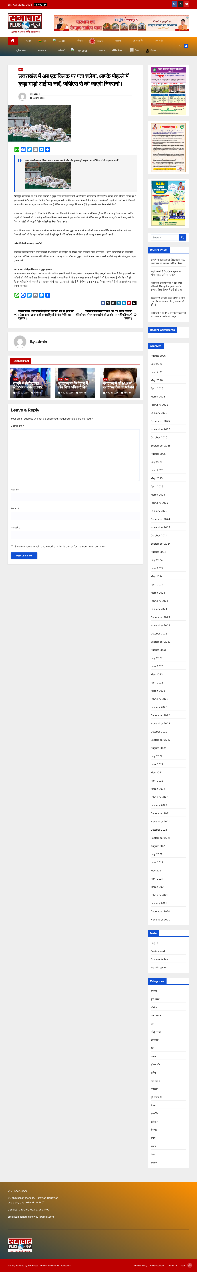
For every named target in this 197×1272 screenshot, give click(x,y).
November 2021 (160, 821)
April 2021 (157, 878)
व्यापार (153, 1146)
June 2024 (157, 568)
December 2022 (160, 715)
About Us (184, 1265)
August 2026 (158, 355)
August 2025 (158, 453)
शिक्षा (66, 379)
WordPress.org (160, 967)
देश (152, 1048)
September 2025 (161, 445)
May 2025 (157, 478)
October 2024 (159, 535)
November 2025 (160, 429)
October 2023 (159, 633)
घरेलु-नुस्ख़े (156, 1031)
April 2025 (157, 486)
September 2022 (161, 739)
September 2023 (161, 641)
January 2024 (159, 609)
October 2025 (159, 437)
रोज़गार (154, 1129)
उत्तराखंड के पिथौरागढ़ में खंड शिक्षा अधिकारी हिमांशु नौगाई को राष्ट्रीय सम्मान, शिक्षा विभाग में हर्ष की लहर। (167, 286)
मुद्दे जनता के (156, 1097)
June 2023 (157, 666)
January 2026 (159, 412)
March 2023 (158, 690)
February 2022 (159, 797)
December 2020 (160, 911)
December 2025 (160, 421)
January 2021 (159, 903)
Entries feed (158, 951)
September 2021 (160, 837)
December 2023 (160, 617)
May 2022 (157, 772)
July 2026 (157, 363)
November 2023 (160, 625)
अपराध (154, 990)
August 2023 (158, 649)
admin (37, 94)
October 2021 (159, 829)
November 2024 (160, 527)
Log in (154, 943)
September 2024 (161, 543)
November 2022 (160, 723)
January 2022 (159, 805)
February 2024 (159, 600)
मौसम (153, 1105)
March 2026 (158, 396)
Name (15, 489)
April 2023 (157, 682)
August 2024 (158, 551)
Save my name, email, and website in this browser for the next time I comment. (61, 546)
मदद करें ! (155, 1080)
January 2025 (159, 511)
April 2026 (157, 388)
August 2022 (158, 747)
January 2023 (159, 707)
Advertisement (157, 1265)
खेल (152, 1023)
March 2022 (158, 788)
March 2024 (158, 592)
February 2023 (159, 698)
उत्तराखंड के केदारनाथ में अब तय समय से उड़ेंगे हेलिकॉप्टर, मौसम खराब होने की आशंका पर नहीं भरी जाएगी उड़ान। (104, 314)
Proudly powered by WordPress (23, 1265)
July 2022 (157, 756)
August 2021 (158, 846)
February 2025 (159, 502)
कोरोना (154, 1007)
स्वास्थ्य (154, 1162)
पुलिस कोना (156, 1064)
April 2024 (157, 584)
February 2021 (159, 895)
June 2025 (157, 470)
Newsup (52, 1265)
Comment (17, 425)
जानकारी (155, 1039)
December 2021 (160, 813)
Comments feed (160, 959)
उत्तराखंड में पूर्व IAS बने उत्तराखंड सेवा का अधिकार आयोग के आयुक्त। (119, 387)
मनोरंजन (154, 1089)
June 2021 (157, 862)
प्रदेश (20, 69)
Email (15, 508)
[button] (180, 46)
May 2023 (157, 674)
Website (15, 527)
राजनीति (154, 1113)
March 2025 (158, 494)
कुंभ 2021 (156, 999)
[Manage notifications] (189, 1265)
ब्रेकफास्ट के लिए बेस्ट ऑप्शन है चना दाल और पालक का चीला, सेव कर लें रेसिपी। (168, 301)
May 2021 (156, 870)
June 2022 (157, 764)
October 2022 (159, 731)
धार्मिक (154, 1056)
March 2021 (158, 886)
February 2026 (159, 404)
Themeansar (65, 1265)
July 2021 (156, 854)
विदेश (153, 1138)
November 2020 (160, 919)
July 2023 (157, 658)
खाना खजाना (156, 1015)
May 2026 (157, 380)
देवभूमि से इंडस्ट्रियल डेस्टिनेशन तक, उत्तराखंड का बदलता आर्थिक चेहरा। (28, 387)
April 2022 (157, 780)
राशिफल (154, 1121)
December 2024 (160, 519)
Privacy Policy (140, 1265)
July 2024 (157, 560)
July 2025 (157, 461)
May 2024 (157, 576)
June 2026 (157, 372)
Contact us (172, 1265)
